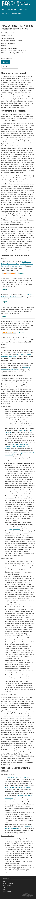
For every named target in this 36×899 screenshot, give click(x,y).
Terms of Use (5, 13)
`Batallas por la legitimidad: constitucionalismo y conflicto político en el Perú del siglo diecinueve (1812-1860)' (17, 264)
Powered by (27, 893)
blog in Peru (22, 430)
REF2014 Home (17, 13)
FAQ (4, 887)
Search (5, 881)
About (3, 9)
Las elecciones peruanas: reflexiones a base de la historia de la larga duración (17, 447)
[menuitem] (3, 9)
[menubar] (18, 11)
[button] (19, 65)
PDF (6, 62)
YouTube (22, 829)
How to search (12, 9)
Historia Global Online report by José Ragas (18, 787)
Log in (33, 19)
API (26, 9)
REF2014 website (8, 883)
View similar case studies (10, 67)
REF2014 (15, 4)
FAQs (20, 9)
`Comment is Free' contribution (17, 777)
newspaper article (15, 529)
